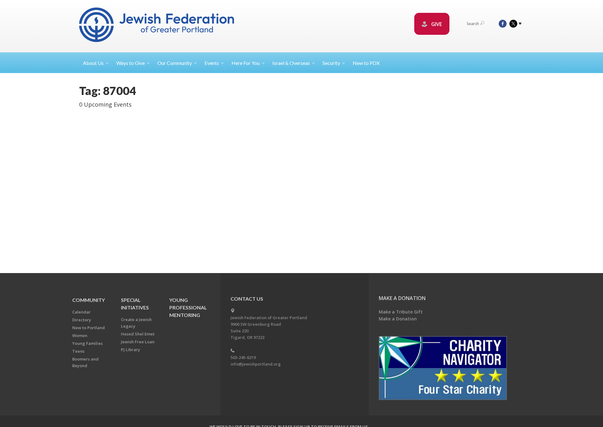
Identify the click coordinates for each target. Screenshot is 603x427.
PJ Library (130, 349)
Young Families (87, 343)
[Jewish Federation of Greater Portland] (157, 26)
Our (174, 63)
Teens (78, 351)
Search (473, 23)
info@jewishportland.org (256, 364)
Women (79, 335)
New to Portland (88, 327)
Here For (245, 63)
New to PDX (366, 63)
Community (88, 300)
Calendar (81, 312)
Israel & (291, 63)
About (93, 63)
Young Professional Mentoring (188, 307)
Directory (81, 320)
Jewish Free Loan (138, 342)
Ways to (130, 63)
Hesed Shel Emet (138, 334)
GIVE (436, 24)
